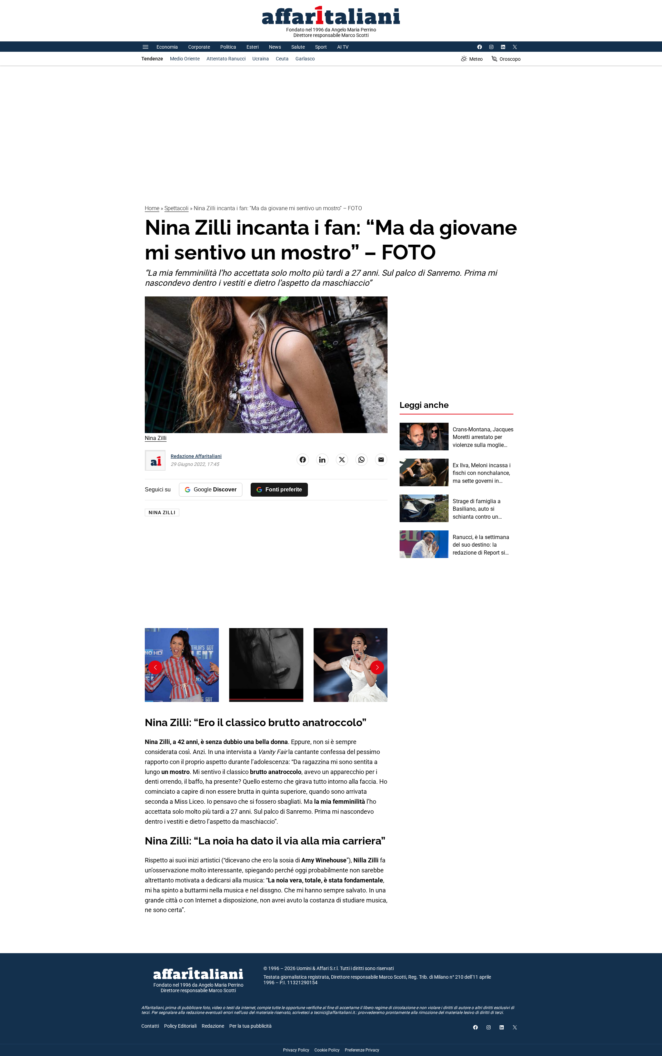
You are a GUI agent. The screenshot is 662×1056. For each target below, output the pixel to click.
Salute (298, 47)
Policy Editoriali (180, 1026)
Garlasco (305, 58)
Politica (228, 47)
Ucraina (260, 58)
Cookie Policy (327, 1050)
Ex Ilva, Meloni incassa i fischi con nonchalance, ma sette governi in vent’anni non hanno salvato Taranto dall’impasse (482, 473)
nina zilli (162, 512)
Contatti (150, 1026)
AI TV (343, 47)
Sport (321, 47)
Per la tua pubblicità (250, 1026)
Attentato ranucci (226, 58)
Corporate (199, 47)
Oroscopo (510, 59)
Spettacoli (176, 208)
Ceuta (282, 58)
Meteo (476, 59)
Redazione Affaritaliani (196, 456)
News (275, 47)
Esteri (253, 47)
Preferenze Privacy (362, 1050)
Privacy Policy (296, 1050)
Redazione (213, 1026)
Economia (167, 47)
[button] (377, 667)
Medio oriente (185, 58)
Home (152, 208)
